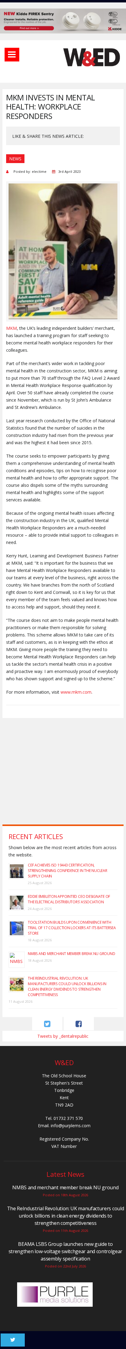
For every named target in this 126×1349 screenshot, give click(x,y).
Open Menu (12, 54)
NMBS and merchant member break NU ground (71, 953)
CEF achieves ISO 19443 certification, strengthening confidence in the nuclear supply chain (67, 871)
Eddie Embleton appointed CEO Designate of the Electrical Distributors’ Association (69, 899)
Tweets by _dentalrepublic (62, 1036)
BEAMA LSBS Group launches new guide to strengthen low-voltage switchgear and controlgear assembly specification (65, 1251)
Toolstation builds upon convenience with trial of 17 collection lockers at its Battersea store (72, 928)
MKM (11, 328)
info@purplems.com (71, 1125)
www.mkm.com (76, 692)
